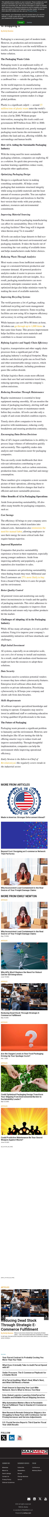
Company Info (6, 1463)
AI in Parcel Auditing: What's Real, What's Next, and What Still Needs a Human (23, 1381)
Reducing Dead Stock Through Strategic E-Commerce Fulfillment (20, 1014)
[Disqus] (25, 1181)
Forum (34, 1463)
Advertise (5, 1467)
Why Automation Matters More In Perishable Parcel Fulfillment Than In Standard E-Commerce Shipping (24, 1405)
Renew (20, 1473)
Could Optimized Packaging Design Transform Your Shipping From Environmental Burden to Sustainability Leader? (22, 1096)
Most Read (3, 1354)
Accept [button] (21, 22)
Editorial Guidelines (8, 1482)
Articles (23, 784)
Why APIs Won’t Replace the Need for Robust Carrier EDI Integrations (21, 973)
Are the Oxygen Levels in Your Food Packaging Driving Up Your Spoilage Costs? (22, 1055)
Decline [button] (29, 22)
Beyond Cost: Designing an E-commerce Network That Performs (23, 852)
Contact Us (5, 1476)
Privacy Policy (32, 11)
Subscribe (21, 1467)
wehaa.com (27, 1513)
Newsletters (21, 1470)
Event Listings (6, 1473)
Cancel (20, 1479)
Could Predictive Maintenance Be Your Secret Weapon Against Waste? (21, 1138)
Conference (36, 1467)
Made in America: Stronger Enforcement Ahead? (23, 817)
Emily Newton (8, 31)
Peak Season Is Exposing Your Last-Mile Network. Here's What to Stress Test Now (21, 1389)
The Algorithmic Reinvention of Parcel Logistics (19, 1325)
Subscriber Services (23, 1463)
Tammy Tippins (9, 1333)
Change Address (23, 1476)
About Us (5, 1470)
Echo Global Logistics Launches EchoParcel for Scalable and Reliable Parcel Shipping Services (23, 1396)
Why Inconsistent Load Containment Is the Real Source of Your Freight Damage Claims (22, 889)
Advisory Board (37, 1470)
